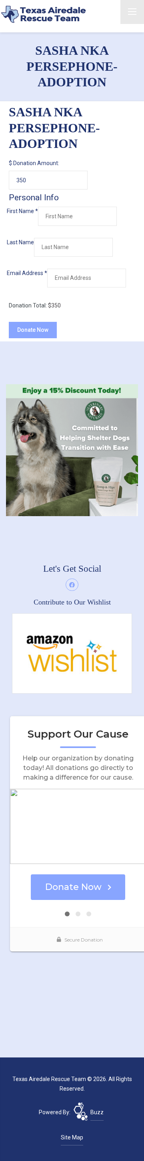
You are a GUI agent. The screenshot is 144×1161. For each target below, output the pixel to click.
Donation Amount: (36, 163)
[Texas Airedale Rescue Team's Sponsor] (72, 450)
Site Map (72, 1137)
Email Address (27, 273)
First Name (22, 211)
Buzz (97, 1112)
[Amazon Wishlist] (72, 653)
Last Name (20, 242)
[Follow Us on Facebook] (72, 585)
